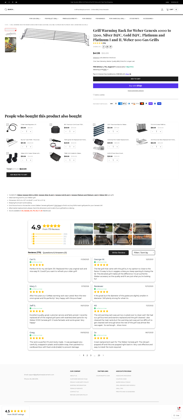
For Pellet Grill (51, 18)
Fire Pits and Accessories (125, 391)
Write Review (118, 252)
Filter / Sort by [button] (141, 253)
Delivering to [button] (100, 70)
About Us (73, 375)
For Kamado (100, 18)
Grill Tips (119, 388)
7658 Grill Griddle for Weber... (73, 153)
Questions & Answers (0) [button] (55, 252)
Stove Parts (134, 18)
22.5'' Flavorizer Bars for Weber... (117, 124)
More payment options (136, 90)
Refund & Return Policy (79, 395)
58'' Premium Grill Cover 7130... (74, 124)
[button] (21, 37)
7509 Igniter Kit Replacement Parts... (75, 139)
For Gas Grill (34, 18)
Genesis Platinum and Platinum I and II (85, 195)
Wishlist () (174, 2)
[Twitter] (5, 2)
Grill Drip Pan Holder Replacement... (118, 139)
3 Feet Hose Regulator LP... (29, 124)
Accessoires (148, 18)
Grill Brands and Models (125, 385)
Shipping (96, 57)
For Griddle (87, 18)
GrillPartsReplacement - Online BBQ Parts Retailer (91, 9)
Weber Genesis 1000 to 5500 (27, 195)
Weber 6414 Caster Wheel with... (30, 153)
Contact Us (74, 391)
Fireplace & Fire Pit (70, 18)
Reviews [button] (34, 252)
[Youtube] (16, 2)
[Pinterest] (13, 2)
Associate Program (123, 375)
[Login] (163, 10)
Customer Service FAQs (78, 379)
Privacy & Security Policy (79, 382)
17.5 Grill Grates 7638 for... (158, 124)
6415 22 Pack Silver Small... (115, 153)
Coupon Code (121, 379)
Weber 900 (103, 195)
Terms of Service (76, 388)
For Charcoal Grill (117, 18)
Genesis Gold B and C (63, 195)
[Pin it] (110, 46)
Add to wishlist (99, 95)
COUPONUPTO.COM (103, 375)
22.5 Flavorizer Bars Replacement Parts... (163, 139)
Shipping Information (78, 385)
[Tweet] (107, 46)
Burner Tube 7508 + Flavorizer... (30, 139)
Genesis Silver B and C (47, 195)
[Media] (86, 43)
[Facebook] (9, 2)
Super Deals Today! (123, 382)
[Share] (103, 46)
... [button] (120, 325)
